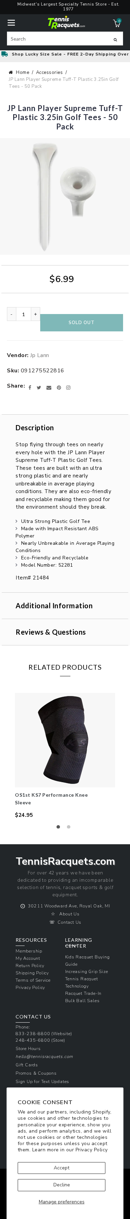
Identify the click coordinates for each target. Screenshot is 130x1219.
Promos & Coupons (36, 1073)
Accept (61, 1168)
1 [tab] (60, 828)
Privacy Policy (92, 1149)
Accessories (49, 72)
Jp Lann (39, 355)
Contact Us (69, 922)
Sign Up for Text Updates (42, 1081)
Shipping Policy (32, 973)
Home (22, 72)
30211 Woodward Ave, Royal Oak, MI (69, 906)
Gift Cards (27, 1065)
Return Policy (30, 965)
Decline (61, 1185)
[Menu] (11, 22)
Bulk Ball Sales (82, 1001)
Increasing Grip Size (86, 971)
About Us (69, 914)
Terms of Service (33, 980)
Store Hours (28, 1048)
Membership (29, 951)
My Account (28, 958)
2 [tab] (70, 828)
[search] (65, 38)
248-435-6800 (33, 1040)
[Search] (115, 39)
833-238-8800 (33, 1033)
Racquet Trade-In (83, 993)
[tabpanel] (65, 756)
